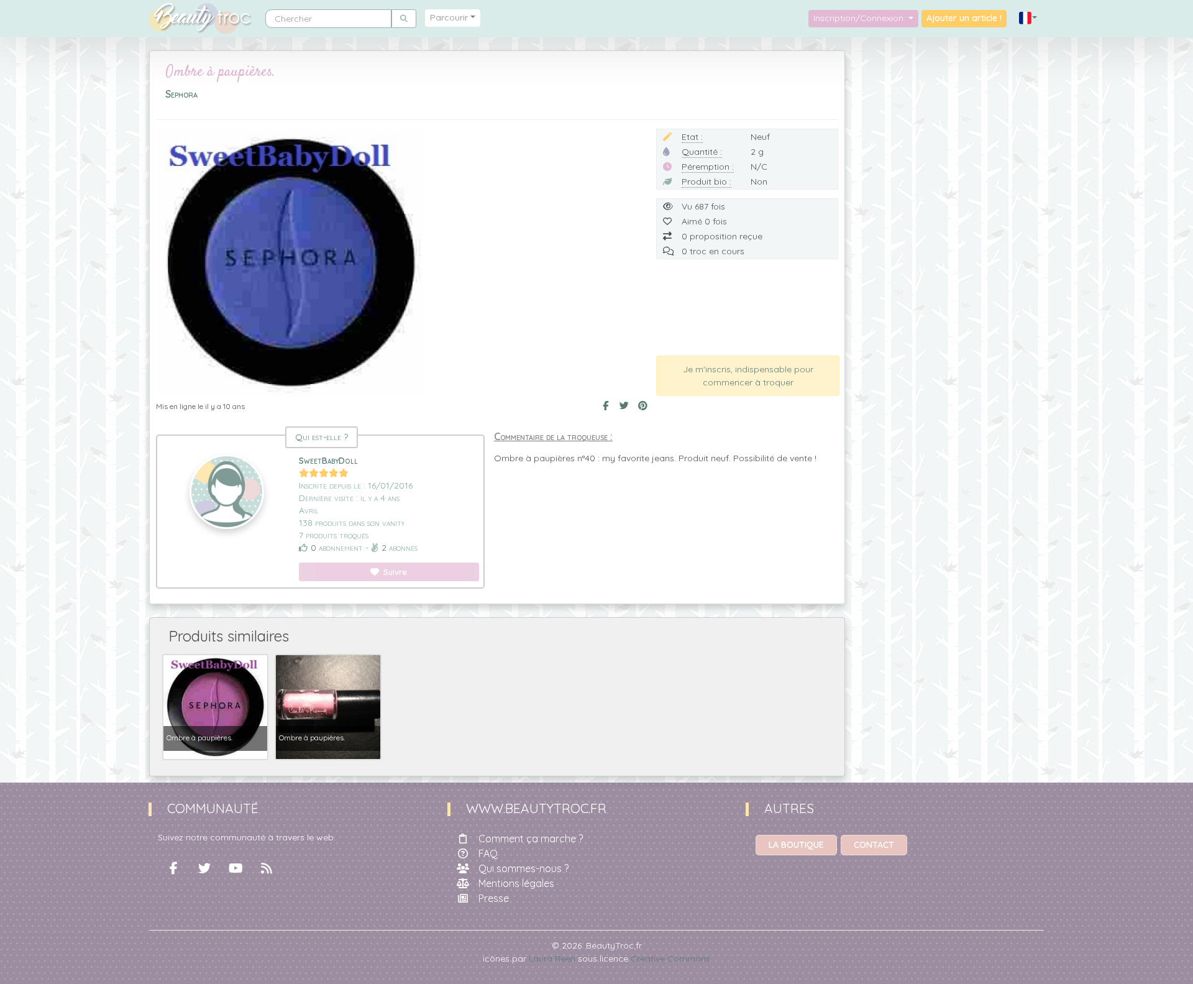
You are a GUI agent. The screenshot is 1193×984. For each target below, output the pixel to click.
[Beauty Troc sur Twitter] (204, 868)
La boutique (796, 844)
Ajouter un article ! (964, 18)
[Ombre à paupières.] (215, 706)
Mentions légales (516, 883)
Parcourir (449, 17)
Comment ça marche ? (530, 838)
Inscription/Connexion (859, 18)
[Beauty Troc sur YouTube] (235, 868)
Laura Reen (552, 958)
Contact (874, 844)
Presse (493, 898)
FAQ (488, 853)
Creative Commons (670, 958)
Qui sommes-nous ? (523, 868)
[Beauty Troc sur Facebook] (173, 868)
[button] (1028, 18)
